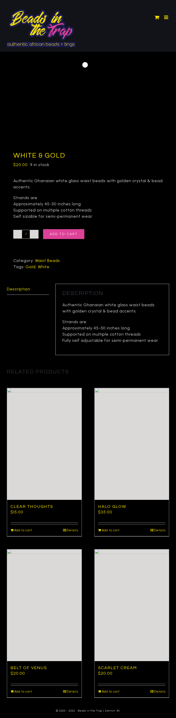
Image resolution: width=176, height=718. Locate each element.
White (44, 266)
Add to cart (64, 234)
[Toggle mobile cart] (157, 17)
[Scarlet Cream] (132, 605)
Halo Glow (112, 506)
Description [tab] (18, 289)
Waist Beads (47, 260)
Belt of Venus (29, 668)
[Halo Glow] (132, 444)
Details (72, 530)
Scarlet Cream (117, 668)
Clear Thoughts (32, 506)
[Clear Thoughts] (44, 444)
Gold (31, 266)
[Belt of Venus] (44, 605)
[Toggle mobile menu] (166, 17)
